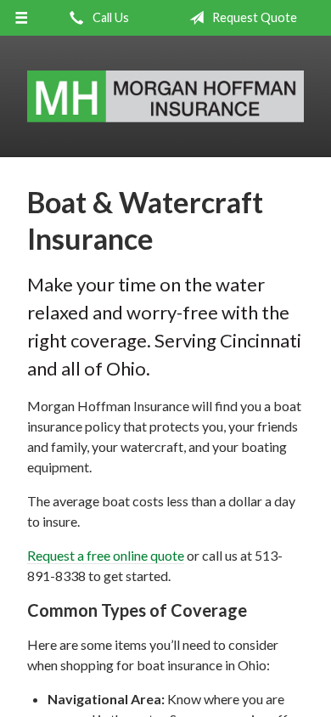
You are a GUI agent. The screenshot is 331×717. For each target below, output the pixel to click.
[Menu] (21, 17)
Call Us (109, 17)
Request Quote (253, 17)
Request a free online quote (105, 555)
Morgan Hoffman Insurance (165, 96)
